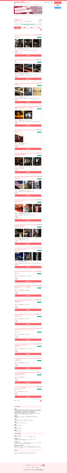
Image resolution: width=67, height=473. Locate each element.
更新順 (32, 27)
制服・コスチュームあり (22, 446)
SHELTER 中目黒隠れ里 (20, 154)
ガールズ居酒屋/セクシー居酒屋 (31, 436)
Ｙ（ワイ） (17, 36)
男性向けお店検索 (46, 2)
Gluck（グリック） (19, 201)
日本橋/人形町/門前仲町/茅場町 (25, 411)
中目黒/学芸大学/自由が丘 (31, 412)
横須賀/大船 (35, 416)
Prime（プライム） (19, 315)
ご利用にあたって (37, 467)
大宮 (15, 420)
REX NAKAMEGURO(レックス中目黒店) (24, 107)
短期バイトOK (34, 442)
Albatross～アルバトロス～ (21, 345)
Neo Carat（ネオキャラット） (21, 249)
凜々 (16, 61)
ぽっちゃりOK (28, 439)
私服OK (27, 446)
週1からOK (30, 442)
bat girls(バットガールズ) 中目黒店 (23, 287)
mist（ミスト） (18, 131)
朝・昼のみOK (39, 442)
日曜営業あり (16, 443)
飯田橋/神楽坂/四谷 (32, 411)
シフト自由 (15, 442)
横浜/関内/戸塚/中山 (17, 416)
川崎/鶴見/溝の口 (22, 416)
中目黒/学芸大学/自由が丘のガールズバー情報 (28, 24)
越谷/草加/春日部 (25, 420)
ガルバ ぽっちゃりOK (21, 452)
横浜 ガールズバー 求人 (24, 453)
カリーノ (17, 272)
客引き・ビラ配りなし (32, 446)
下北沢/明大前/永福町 (24, 413)
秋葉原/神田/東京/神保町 (17, 411)
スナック (25, 436)
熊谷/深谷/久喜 (30, 420)
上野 (34, 410)
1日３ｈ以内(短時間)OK (25, 442)
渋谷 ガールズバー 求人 (17, 453)
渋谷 (15, 410)
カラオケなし (37, 446)
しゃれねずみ (18, 359)
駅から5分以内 (16, 446)
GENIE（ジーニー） (19, 84)
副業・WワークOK (33, 439)
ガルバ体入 (15, 452)
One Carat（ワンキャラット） (21, 177)
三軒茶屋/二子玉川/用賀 (17, 413)
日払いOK (20, 443)
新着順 (24, 27)
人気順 (39, 27)
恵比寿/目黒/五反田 (18, 410)
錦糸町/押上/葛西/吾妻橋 (17, 412)
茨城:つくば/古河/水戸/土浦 (17, 425)
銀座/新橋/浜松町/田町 (25, 410)
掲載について (28, 467)
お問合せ (32, 467)
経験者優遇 (20, 439)
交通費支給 (28, 443)
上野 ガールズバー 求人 (31, 453)
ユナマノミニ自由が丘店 (20, 388)
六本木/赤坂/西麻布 (31, 410)
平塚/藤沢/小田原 (16, 417)
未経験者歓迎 (16, 439)
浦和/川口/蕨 (18, 420)
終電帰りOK (19, 442)
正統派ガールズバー (17, 436)
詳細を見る (28, 55)
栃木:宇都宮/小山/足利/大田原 (18, 428)
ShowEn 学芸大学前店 (20, 373)
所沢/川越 (21, 420)
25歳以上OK (24, 439)
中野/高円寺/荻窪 (37, 413)
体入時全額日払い (24, 443)
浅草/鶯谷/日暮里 (38, 410)
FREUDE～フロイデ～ (20, 301)
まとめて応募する (57, 7)
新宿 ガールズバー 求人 (27, 452)
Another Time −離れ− (20, 226)
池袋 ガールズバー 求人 (34, 452)
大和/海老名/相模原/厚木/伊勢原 (29, 416)
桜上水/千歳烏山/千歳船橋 (31, 413)
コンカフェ (21, 436)
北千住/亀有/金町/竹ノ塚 (24, 412)
